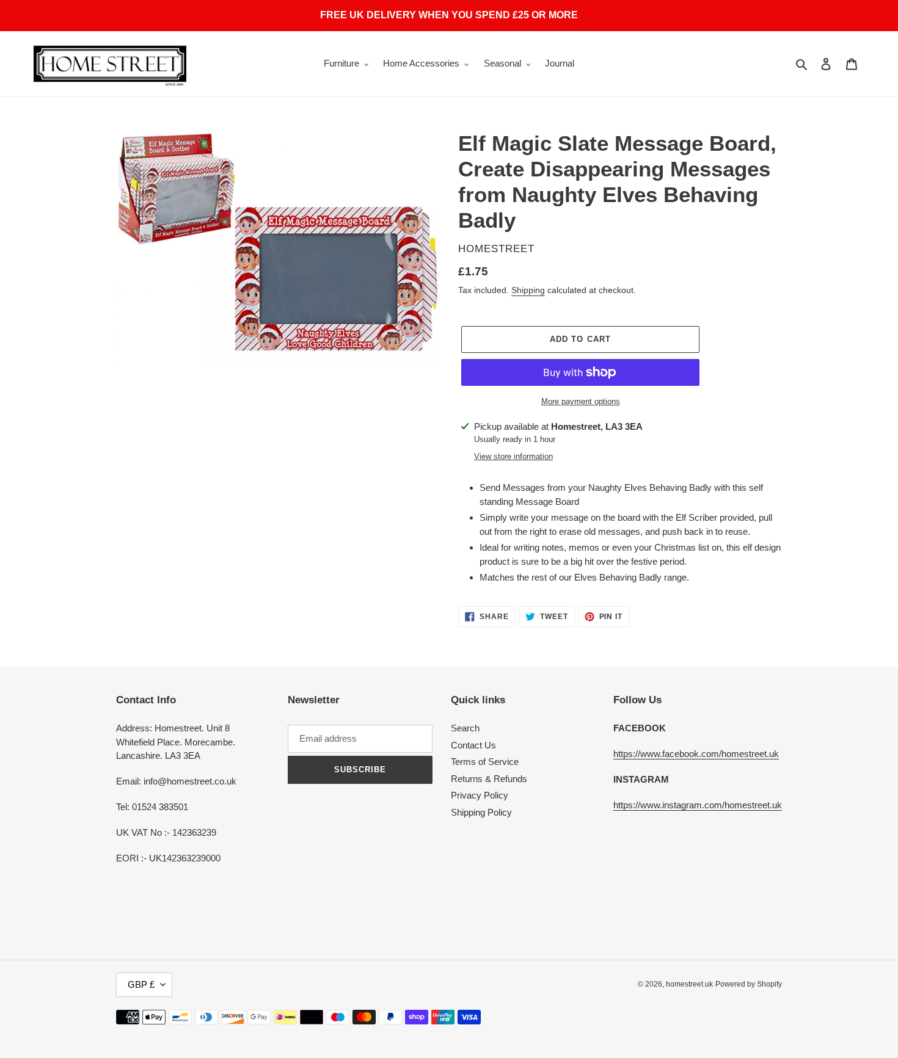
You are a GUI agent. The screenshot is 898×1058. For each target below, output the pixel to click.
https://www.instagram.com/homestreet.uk (697, 805)
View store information (513, 456)
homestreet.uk (689, 984)
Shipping (528, 290)
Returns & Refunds (489, 779)
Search (465, 728)
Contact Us (473, 745)
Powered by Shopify (748, 984)
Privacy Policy (479, 795)
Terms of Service (485, 761)
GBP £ (141, 984)
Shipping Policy (481, 812)
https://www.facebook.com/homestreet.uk (696, 753)
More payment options (580, 401)
